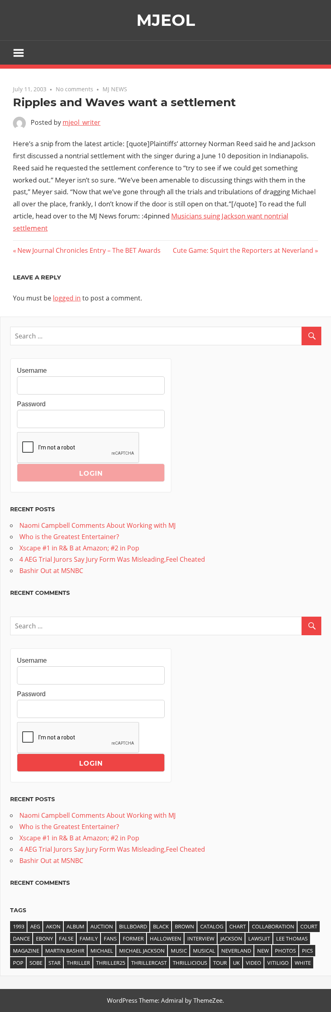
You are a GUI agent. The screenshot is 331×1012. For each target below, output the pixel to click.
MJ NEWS (115, 89)
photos (285, 950)
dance (21, 938)
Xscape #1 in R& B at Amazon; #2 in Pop (79, 548)
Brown (184, 926)
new (263, 950)
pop (18, 962)
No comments (74, 89)
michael (101, 950)
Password (31, 404)
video (253, 962)
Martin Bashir (64, 950)
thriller (78, 962)
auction (101, 926)
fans (110, 938)
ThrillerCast (149, 962)
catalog (211, 926)
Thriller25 (110, 962)
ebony (44, 938)
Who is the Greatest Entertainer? (69, 536)
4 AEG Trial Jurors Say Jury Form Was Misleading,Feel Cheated (112, 559)
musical (204, 950)
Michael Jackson (142, 950)
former (133, 938)
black (161, 926)
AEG (35, 926)
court (308, 926)
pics (307, 950)
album (75, 926)
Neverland (236, 950)
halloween (165, 938)
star (54, 962)
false (66, 938)
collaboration (273, 926)
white (303, 962)
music (179, 950)
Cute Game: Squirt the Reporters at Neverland (243, 250)
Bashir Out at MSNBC (51, 570)
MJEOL (165, 20)
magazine (26, 950)
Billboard (133, 926)
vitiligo (278, 962)
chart (237, 926)
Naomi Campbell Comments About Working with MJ (97, 525)
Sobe (35, 962)
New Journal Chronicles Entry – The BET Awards (89, 250)
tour (220, 962)
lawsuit (259, 938)
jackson (231, 938)
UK (236, 962)
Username (32, 370)
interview (200, 938)
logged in (67, 298)
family (89, 938)
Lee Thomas (292, 938)
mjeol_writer (82, 122)
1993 (18, 926)
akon (53, 926)
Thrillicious (190, 962)
